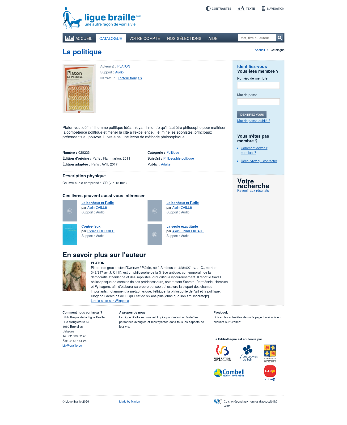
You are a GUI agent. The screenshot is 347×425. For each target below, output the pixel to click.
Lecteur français (130, 78)
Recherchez (279, 37)
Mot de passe (247, 94)
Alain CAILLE (97, 207)
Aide (212, 38)
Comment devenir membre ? (254, 150)
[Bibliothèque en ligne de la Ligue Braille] (101, 18)
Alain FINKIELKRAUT (188, 231)
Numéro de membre (252, 78)
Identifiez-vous (252, 114)
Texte (250, 8)
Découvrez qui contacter (259, 160)
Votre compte (144, 38)
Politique (172, 152)
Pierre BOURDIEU (100, 231)
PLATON (123, 66)
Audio (119, 72)
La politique (82, 51)
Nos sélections (184, 38)
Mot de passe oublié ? (253, 120)
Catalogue (111, 38)
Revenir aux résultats (253, 190)
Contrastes (221, 8)
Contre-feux (91, 226)
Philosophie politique (178, 158)
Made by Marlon (129, 401)
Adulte (165, 164)
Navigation (275, 8)
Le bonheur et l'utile (97, 202)
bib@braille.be (72, 345)
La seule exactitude (182, 226)
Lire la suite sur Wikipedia (110, 300)
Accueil (84, 38)
